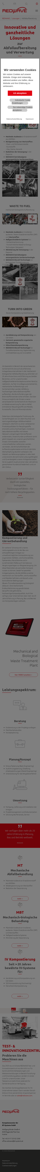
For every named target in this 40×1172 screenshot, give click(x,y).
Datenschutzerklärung (14, 119)
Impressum (30, 119)
